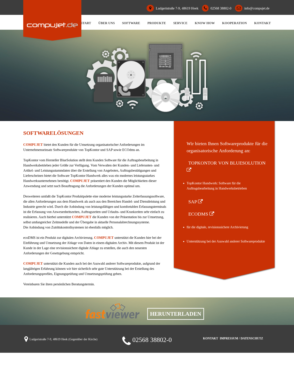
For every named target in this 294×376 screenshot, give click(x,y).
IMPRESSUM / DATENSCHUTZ (241, 338)
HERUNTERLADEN (175, 314)
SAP (193, 201)
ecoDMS (198, 214)
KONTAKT (210, 338)
